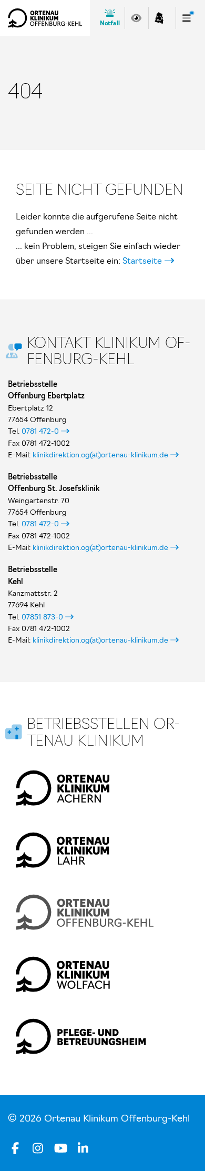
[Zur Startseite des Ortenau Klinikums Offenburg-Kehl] (45, 18)
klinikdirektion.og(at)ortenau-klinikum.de (100, 454)
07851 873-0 (42, 617)
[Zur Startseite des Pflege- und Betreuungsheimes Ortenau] (81, 1036)
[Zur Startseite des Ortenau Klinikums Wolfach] (63, 974)
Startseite (142, 260)
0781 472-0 (40, 431)
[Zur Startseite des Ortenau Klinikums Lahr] (63, 850)
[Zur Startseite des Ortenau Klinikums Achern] (63, 788)
